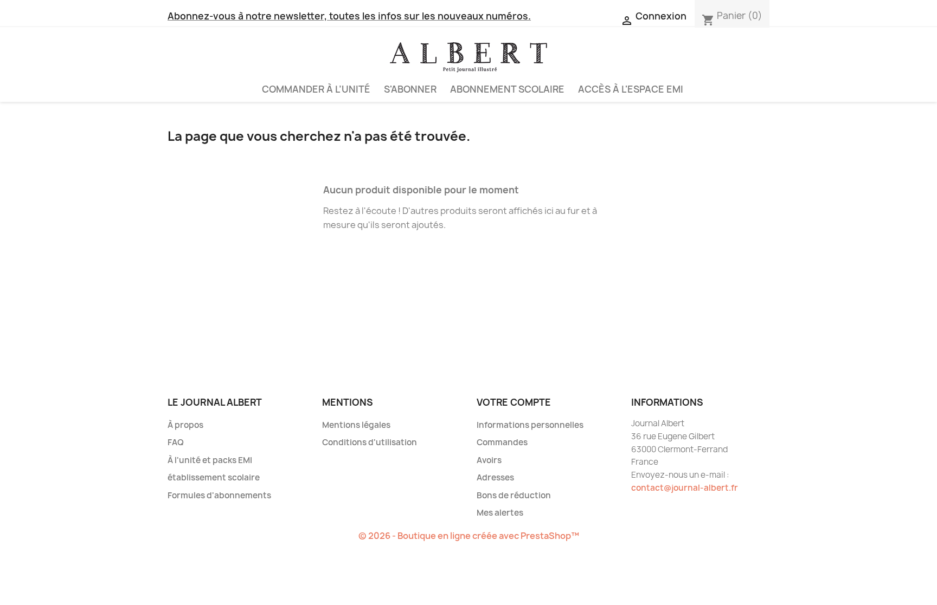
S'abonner (410, 89)
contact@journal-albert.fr (684, 487)
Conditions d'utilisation (369, 442)
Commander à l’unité (316, 89)
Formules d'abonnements (219, 495)
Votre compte (514, 402)
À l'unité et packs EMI (210, 460)
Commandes (502, 442)
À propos (185, 425)
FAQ (176, 442)
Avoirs (489, 460)
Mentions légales (356, 425)
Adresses (495, 477)
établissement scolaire (214, 477)
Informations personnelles (530, 425)
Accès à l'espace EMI (630, 89)
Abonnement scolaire (507, 89)
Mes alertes (500, 512)
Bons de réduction (514, 495)
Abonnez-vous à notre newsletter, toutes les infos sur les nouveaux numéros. (349, 16)
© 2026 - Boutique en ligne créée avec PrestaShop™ (468, 536)
